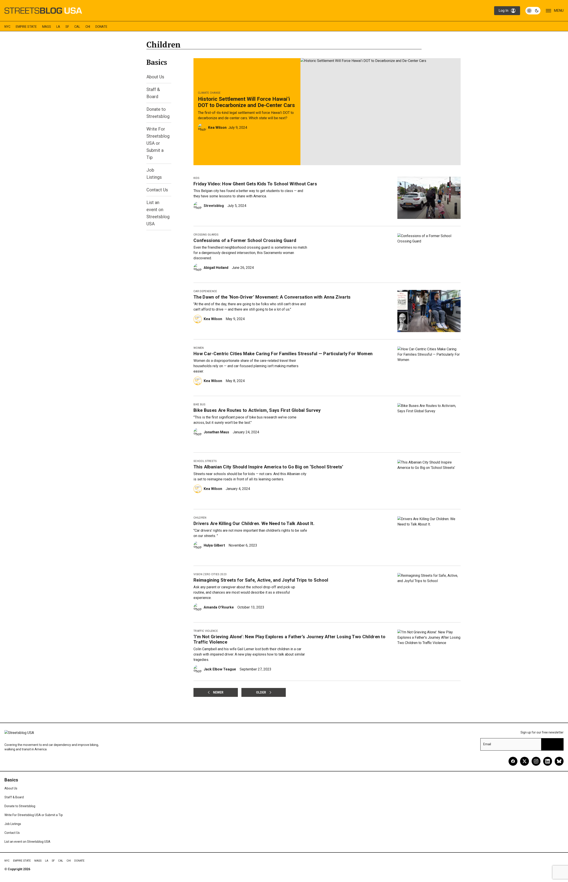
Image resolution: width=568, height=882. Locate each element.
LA (58, 26)
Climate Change (209, 92)
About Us (155, 76)
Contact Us (157, 189)
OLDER (261, 692)
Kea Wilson (217, 127)
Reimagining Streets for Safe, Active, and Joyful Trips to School (260, 580)
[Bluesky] (559, 761)
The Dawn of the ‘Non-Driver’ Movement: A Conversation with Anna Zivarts (272, 297)
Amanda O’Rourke (219, 607)
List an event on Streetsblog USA (27, 841)
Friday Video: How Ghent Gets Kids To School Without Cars (255, 183)
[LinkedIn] (547, 761)
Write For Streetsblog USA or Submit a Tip (158, 143)
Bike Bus (199, 404)
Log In (503, 10)
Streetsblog (214, 206)
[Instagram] (536, 761)
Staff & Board (14, 797)
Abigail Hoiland (216, 268)
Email (487, 744)
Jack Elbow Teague (220, 669)
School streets (205, 461)
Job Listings (12, 824)
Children (200, 517)
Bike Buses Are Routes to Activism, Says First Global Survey (257, 410)
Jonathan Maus (216, 432)
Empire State (26, 26)
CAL (77, 26)
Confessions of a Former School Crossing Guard (244, 240)
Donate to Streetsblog (19, 806)
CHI (87, 26)
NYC (7, 26)
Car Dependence (205, 291)
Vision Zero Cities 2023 (210, 574)
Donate (101, 26)
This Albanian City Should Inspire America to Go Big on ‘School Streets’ (268, 467)
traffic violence (205, 631)
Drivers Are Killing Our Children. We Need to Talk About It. (253, 523)
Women (198, 348)
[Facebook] (513, 761)
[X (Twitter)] (524, 761)
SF (67, 26)
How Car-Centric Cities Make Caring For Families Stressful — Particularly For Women (283, 353)
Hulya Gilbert (214, 545)
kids (196, 178)
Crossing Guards (206, 234)
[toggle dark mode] (532, 10)
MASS (46, 26)
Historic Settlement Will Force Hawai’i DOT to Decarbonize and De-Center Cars (246, 102)
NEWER (218, 692)
